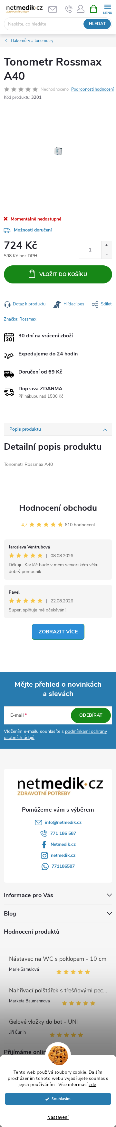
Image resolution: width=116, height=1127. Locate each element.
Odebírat (90, 715)
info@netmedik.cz (63, 822)
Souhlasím (61, 1099)
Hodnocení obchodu (58, 508)
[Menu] (107, 8)
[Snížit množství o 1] (106, 254)
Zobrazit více (58, 631)
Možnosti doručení (33, 230)
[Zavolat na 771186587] (69, 9)
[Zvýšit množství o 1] (106, 245)
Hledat (97, 24)
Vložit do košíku (63, 274)
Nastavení (58, 1117)
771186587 (63, 866)
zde (92, 1084)
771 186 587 (63, 833)
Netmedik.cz (63, 844)
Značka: (20, 319)
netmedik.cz (63, 855)
